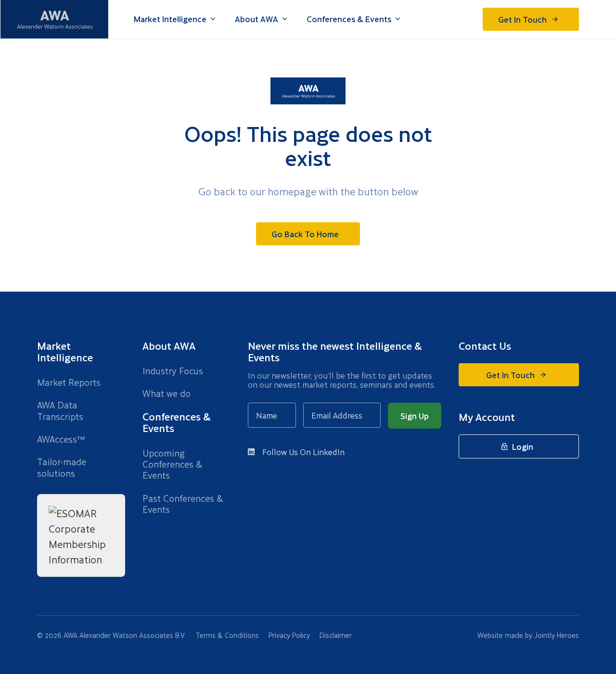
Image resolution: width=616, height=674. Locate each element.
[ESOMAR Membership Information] (81, 535)
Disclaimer (336, 635)
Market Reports (69, 382)
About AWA (256, 19)
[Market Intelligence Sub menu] (213, 19)
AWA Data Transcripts (60, 410)
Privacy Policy (289, 635)
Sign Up (414, 415)
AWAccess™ (61, 439)
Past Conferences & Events (182, 504)
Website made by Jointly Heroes (528, 635)
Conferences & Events (349, 19)
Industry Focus (172, 370)
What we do (166, 393)
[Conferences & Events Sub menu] (397, 19)
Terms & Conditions (227, 635)
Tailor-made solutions (61, 467)
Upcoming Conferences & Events (172, 464)
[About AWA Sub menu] (284, 19)
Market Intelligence (170, 19)
